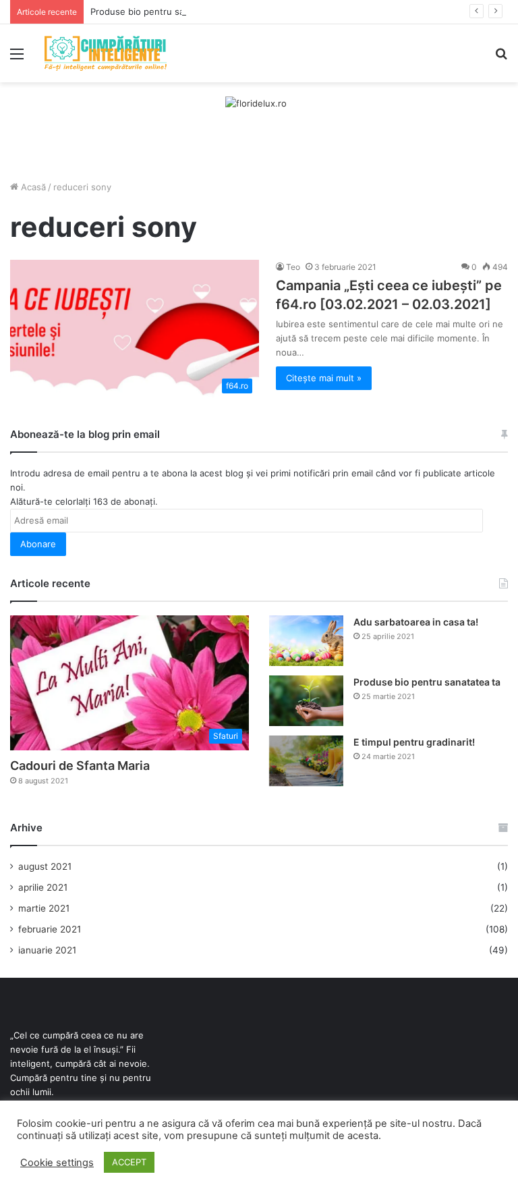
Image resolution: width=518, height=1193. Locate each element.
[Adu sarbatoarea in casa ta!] (306, 640)
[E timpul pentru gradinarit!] (306, 761)
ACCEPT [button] (129, 1162)
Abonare (38, 543)
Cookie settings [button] (57, 1163)
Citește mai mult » (324, 377)
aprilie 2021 (42, 887)
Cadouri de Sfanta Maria (80, 765)
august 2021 (44, 866)
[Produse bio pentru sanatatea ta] (306, 700)
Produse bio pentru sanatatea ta (158, 11)
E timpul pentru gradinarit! (414, 742)
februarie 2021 (49, 929)
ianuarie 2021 (47, 950)
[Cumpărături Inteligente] (105, 53)
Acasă (32, 187)
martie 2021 (43, 908)
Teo (293, 267)
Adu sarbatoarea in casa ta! (415, 622)
